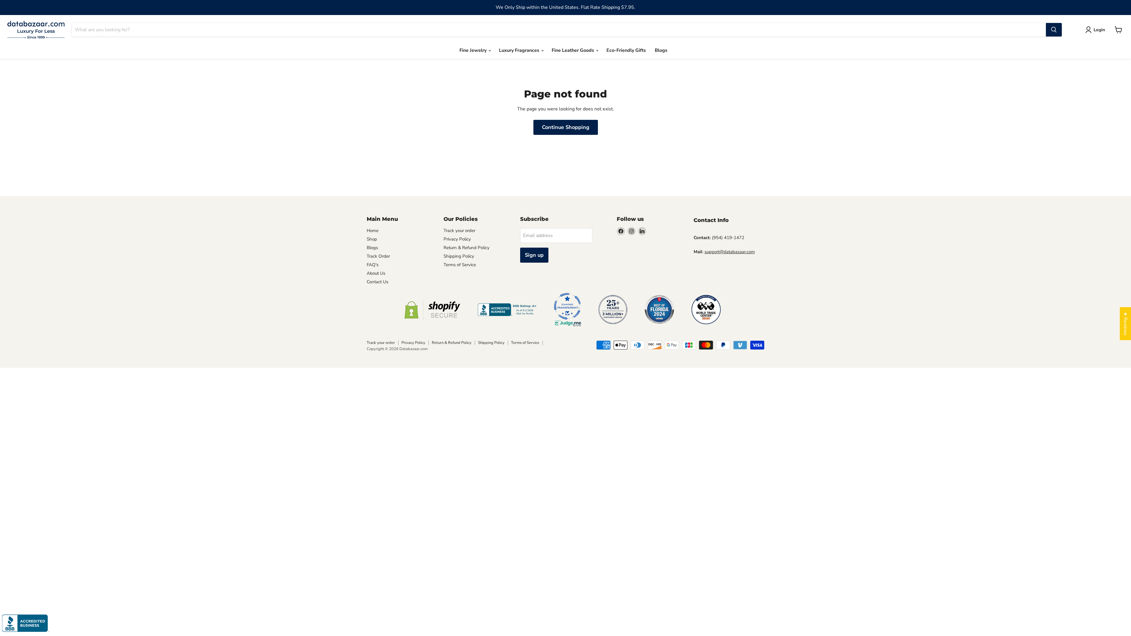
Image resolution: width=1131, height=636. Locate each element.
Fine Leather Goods (573, 50)
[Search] (1054, 30)
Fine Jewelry (473, 50)
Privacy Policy (457, 239)
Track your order (459, 230)
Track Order (378, 256)
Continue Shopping (565, 127)
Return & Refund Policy (467, 248)
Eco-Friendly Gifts (626, 50)
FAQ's (372, 265)
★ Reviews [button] (1125, 323)
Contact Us (377, 282)
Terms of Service (460, 265)
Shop (372, 239)
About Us (376, 273)
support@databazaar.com (730, 252)
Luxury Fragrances (519, 50)
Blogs (661, 50)
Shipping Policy (459, 256)
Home (372, 230)
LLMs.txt (452, 273)
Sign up (534, 255)
